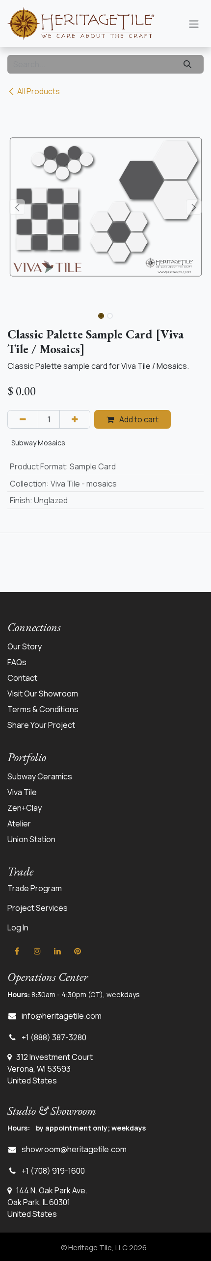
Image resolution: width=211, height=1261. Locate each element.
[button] (17, 207)
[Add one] (74, 419)
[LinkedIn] (57, 951)
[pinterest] (77, 951)
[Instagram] (37, 951)
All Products (38, 91)
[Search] (187, 64)
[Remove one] (22, 419)
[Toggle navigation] (194, 23)
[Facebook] (17, 951)
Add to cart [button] (138, 419)
